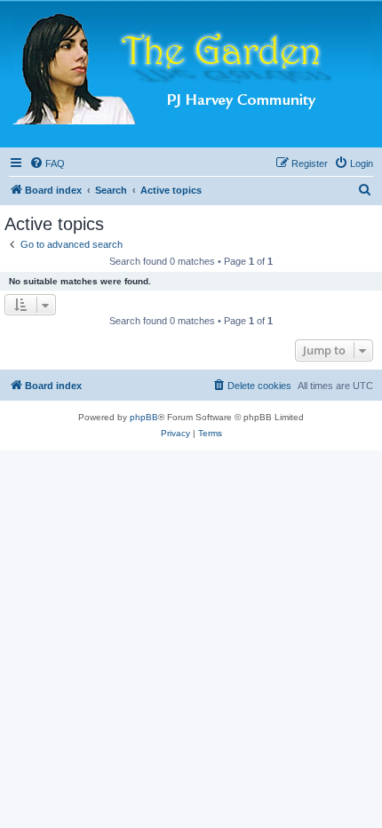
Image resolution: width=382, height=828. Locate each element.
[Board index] (191, 69)
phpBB (144, 417)
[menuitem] (47, 163)
